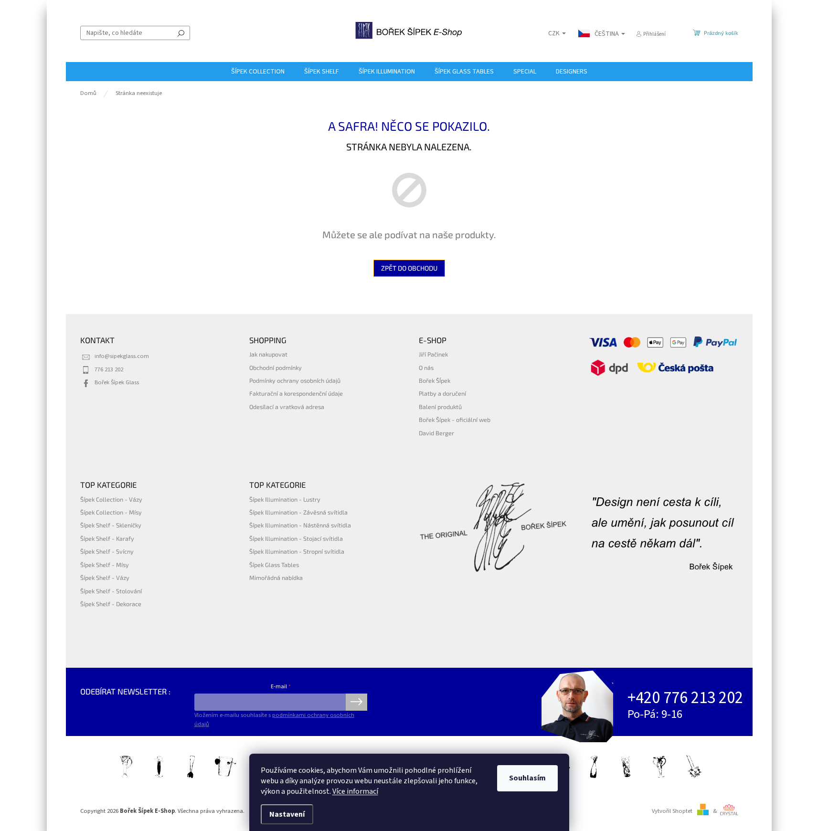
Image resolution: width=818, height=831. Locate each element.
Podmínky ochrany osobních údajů (294, 380)
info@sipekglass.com (122, 356)
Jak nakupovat (268, 354)
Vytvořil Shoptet (672, 811)
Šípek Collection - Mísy (111, 512)
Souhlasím (527, 778)
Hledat (181, 33)
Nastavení (287, 814)
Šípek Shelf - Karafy (107, 538)
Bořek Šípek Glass (117, 382)
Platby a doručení (442, 393)
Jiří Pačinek (433, 354)
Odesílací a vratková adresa (286, 406)
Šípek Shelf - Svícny (107, 551)
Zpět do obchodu (409, 268)
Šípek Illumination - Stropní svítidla (296, 551)
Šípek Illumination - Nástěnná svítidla (300, 525)
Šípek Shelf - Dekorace (110, 604)
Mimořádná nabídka (276, 577)
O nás (426, 367)
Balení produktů (440, 406)
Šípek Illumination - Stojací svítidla (296, 538)
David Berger (436, 433)
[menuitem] (258, 71)
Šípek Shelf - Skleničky (110, 525)
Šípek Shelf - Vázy (104, 577)
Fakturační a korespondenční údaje (296, 393)
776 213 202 (109, 369)
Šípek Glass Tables (274, 564)
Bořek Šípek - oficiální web (454, 419)
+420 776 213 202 (685, 698)
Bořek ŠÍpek (434, 380)
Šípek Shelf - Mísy (104, 564)
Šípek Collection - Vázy (111, 499)
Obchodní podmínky (275, 367)
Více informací (355, 791)
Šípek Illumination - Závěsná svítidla (298, 512)
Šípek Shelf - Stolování (111, 591)
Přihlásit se (356, 702)
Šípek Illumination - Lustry (284, 499)
